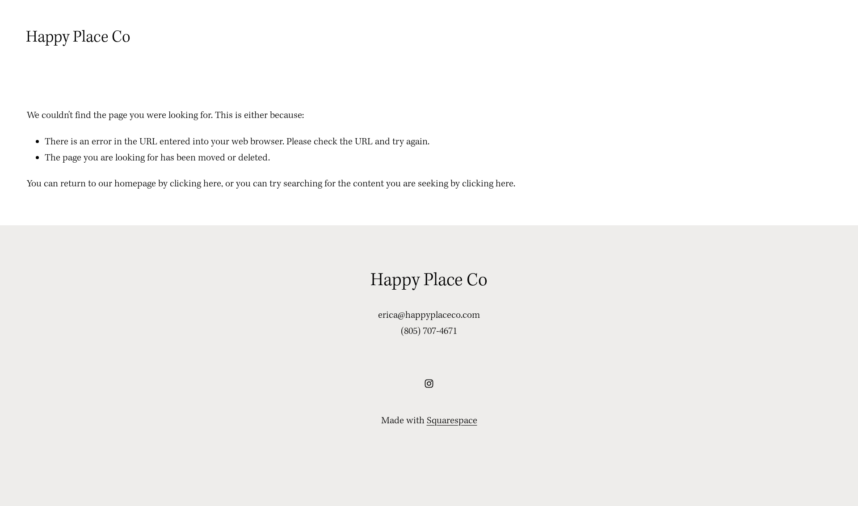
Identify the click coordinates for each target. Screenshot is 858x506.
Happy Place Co (78, 37)
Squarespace (452, 420)
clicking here (195, 183)
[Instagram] (429, 383)
